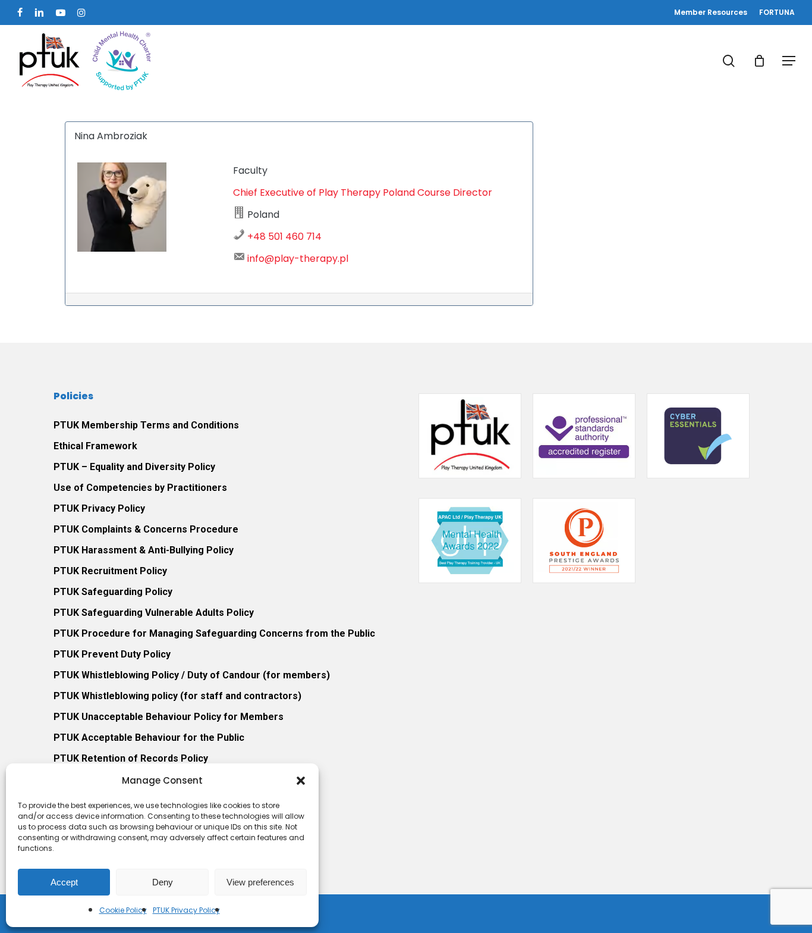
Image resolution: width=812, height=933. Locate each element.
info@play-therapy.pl (297, 258)
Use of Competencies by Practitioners (140, 487)
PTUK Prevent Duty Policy (112, 654)
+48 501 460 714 (284, 236)
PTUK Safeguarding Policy (112, 591)
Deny (162, 882)
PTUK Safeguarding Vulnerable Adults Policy (153, 612)
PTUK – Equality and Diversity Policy (134, 466)
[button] (301, 781)
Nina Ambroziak (110, 136)
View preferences (260, 882)
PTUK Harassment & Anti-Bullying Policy (143, 550)
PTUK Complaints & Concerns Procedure (145, 529)
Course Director (454, 192)
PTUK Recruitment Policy (110, 571)
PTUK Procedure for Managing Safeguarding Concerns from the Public (214, 633)
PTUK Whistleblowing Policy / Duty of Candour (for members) (191, 675)
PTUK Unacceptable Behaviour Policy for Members (168, 716)
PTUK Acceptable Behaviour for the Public (148, 737)
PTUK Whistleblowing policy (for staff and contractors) (177, 696)
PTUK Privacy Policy (186, 910)
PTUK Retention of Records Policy (130, 758)
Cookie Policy (123, 910)
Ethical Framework (95, 446)
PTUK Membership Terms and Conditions (146, 425)
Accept (64, 882)
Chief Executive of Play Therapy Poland (324, 192)
